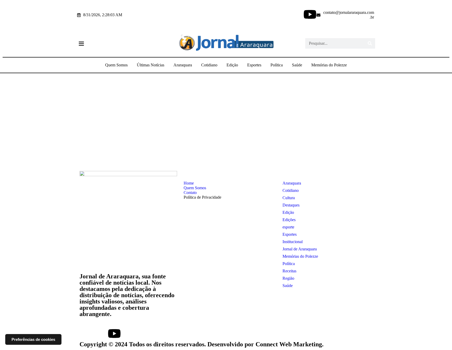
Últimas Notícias (150, 65)
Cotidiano (209, 65)
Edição (232, 65)
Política (276, 65)
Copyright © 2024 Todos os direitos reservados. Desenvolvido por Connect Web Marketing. (202, 344)
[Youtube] (310, 14)
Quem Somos (116, 65)
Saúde (297, 65)
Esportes (254, 65)
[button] (81, 43)
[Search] (370, 43)
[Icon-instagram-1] (291, 14)
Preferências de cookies (33, 339)
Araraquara (182, 65)
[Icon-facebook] (273, 14)
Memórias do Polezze (329, 65)
